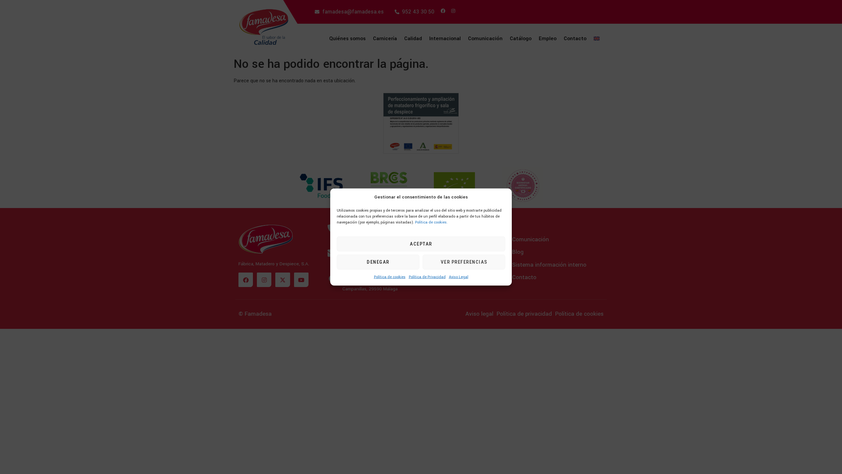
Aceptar (421, 244)
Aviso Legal (458, 276)
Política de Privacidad (427, 276)
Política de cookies (390, 276)
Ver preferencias (464, 262)
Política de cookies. (431, 222)
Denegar (378, 262)
